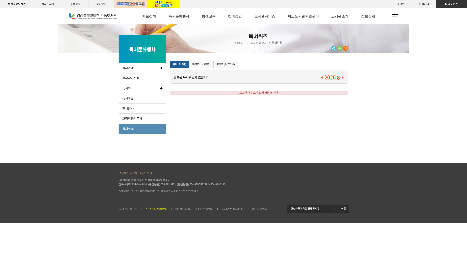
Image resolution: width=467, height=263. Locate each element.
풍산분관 (101, 4)
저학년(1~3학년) (201, 64)
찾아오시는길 (259, 208)
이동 (343, 208)
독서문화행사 (258, 42)
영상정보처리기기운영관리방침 (194, 208)
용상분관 (75, 4)
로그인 (401, 4)
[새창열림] (339, 50)
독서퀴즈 (277, 43)
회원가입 (424, 4)
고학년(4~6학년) (226, 64)
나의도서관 (451, 4)
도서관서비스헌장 (232, 208)
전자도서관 (48, 4)
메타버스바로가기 (131, 4)
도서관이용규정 (128, 208)
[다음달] (342, 78)
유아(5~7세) (179, 64)
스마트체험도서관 (163, 4)
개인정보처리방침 (156, 208)
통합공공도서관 (17, 4)
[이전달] (321, 78)
